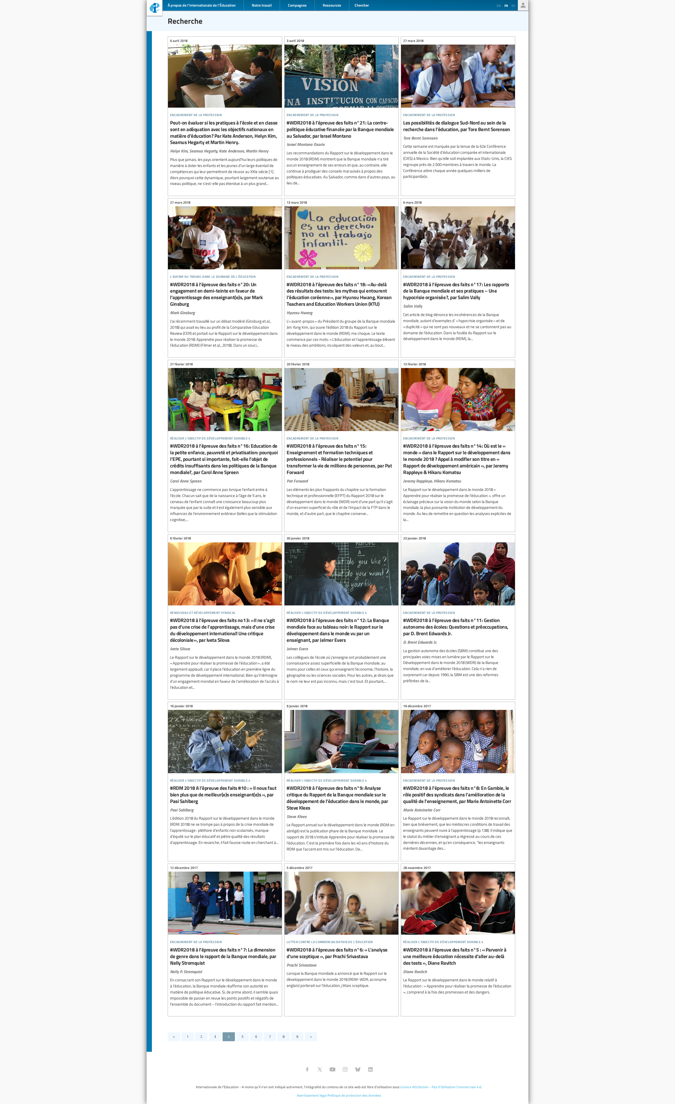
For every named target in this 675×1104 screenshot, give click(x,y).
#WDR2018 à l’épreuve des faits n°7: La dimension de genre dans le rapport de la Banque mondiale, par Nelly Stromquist (225, 937)
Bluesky (358, 1069)
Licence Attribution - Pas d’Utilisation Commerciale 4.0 (440, 1086)
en (499, 5)
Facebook (307, 1069)
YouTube (332, 1069)
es (513, 5)
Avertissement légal (312, 1095)
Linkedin (370, 1069)
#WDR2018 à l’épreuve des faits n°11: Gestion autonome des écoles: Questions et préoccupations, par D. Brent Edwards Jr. (458, 610)
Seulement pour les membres (523, 5)
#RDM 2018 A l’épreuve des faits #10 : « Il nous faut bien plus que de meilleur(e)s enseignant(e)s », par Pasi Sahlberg (225, 775)
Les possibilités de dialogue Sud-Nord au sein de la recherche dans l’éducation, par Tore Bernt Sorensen (458, 109)
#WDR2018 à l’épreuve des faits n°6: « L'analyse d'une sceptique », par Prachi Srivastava (341, 927)
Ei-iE (154, 8)
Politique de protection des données (354, 1095)
